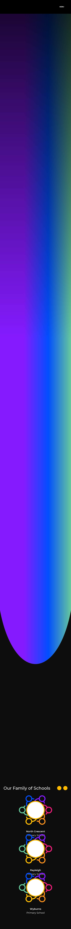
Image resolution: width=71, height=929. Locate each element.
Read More (25, 717)
